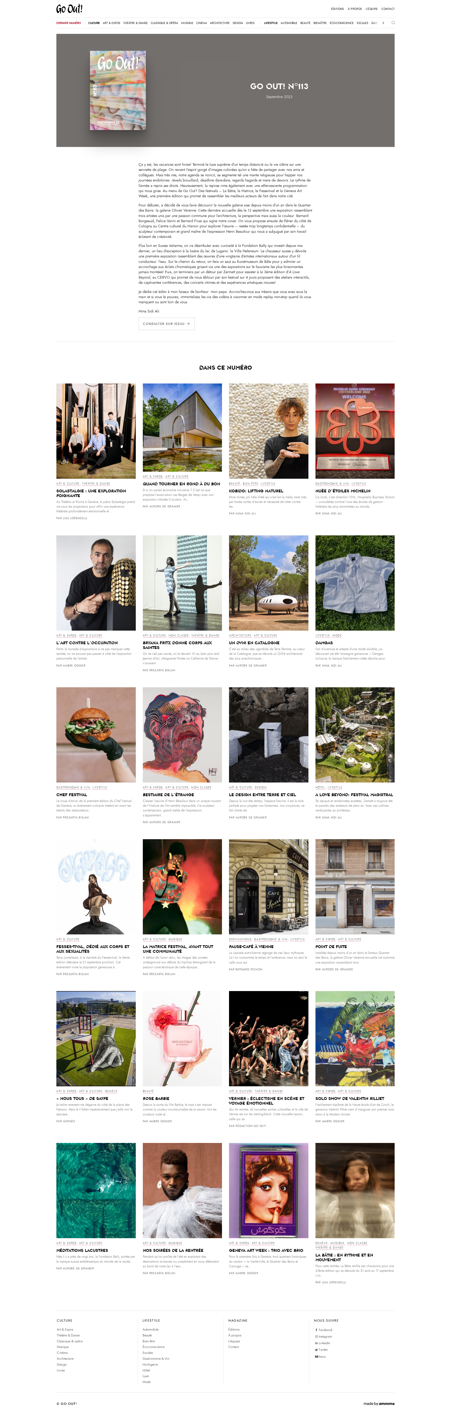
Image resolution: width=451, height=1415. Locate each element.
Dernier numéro (68, 23)
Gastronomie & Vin (332, 484)
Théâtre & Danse (96, 484)
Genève (111, 1091)
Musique (176, 939)
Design (261, 787)
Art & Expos (153, 476)
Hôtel (320, 787)
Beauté (234, 484)
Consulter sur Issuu (164, 324)
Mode (337, 635)
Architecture (240, 635)
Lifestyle (268, 484)
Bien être (250, 484)
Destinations (240, 939)
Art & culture (68, 484)
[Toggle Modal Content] (389, 23)
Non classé (179, 635)
